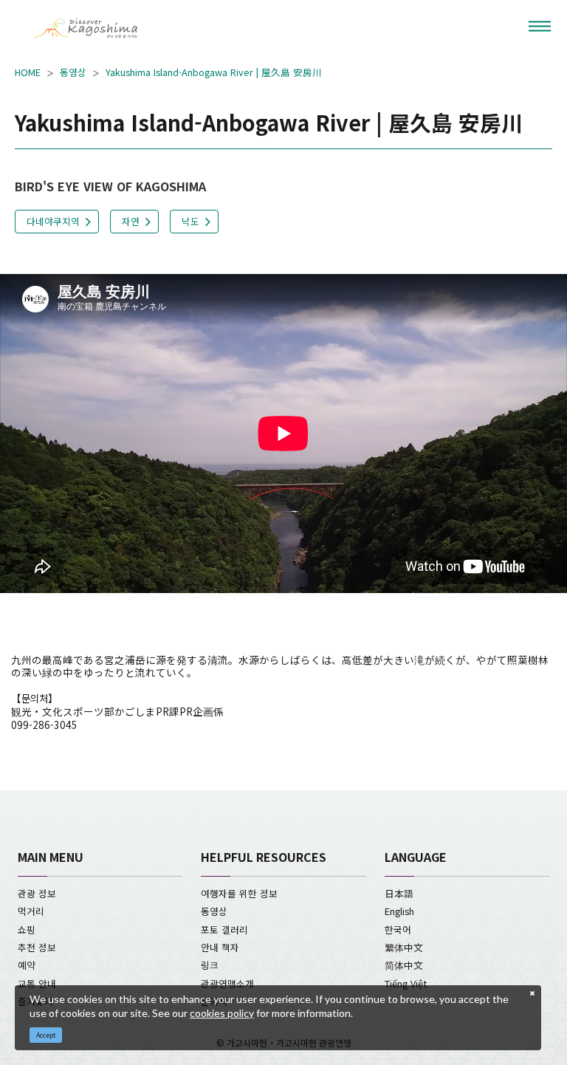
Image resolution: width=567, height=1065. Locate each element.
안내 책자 (220, 947)
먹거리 (31, 911)
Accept (46, 1035)
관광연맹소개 (227, 983)
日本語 (399, 893)
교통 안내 (37, 983)
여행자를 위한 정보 (239, 893)
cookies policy (222, 1013)
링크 (210, 965)
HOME (28, 72)
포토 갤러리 (224, 929)
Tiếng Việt (406, 983)
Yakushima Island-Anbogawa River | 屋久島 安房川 (214, 72)
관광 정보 (37, 893)
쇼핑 (26, 929)
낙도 (190, 221)
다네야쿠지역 (53, 221)
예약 (26, 965)
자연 (131, 221)
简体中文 (404, 965)
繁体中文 (404, 947)
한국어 (398, 929)
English (399, 911)
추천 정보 (37, 947)
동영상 (73, 72)
